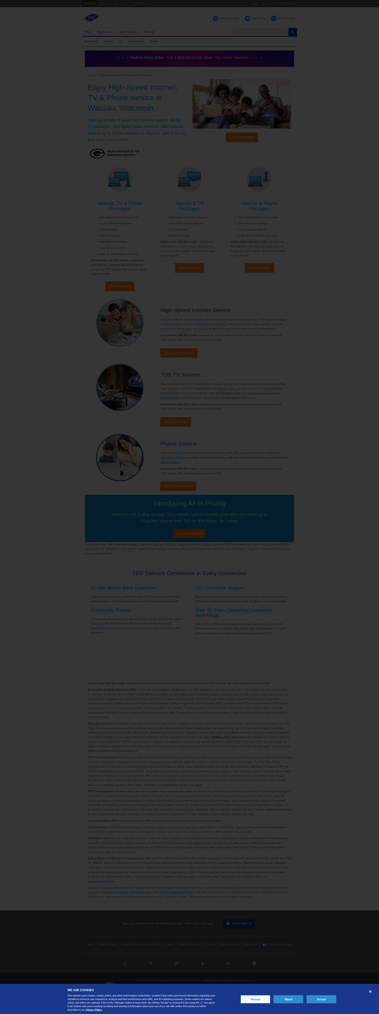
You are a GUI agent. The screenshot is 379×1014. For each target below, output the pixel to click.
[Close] (370, 991)
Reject (288, 999)
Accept (321, 999)
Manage (255, 999)
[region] (189, 999)
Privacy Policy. (94, 1009)
